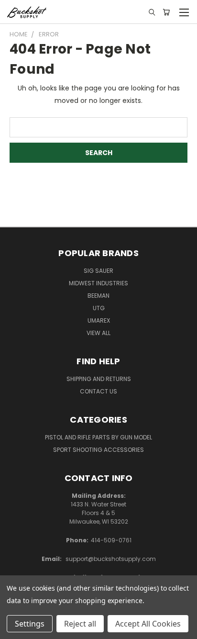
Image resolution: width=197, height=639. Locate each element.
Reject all (80, 623)
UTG (99, 308)
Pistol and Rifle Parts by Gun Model (98, 437)
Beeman (98, 295)
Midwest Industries (98, 283)
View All (98, 333)
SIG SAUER (98, 271)
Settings (29, 623)
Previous (15, 629)
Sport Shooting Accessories (98, 450)
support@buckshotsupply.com (111, 559)
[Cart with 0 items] (166, 12)
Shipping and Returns (98, 379)
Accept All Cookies (148, 623)
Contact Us (98, 391)
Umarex (99, 320)
